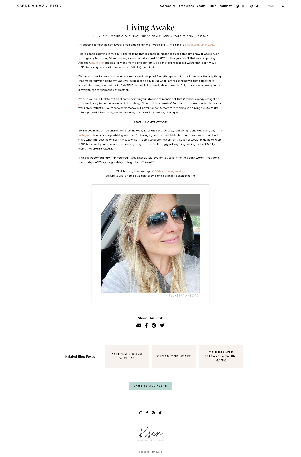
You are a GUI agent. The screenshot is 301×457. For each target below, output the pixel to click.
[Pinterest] (252, 6)
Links (212, 6)
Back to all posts (150, 386)
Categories (167, 6)
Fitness (157, 36)
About (201, 6)
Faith (128, 36)
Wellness (117, 36)
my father (97, 62)
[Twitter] (257, 6)
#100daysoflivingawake (167, 171)
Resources (186, 6)
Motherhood (141, 36)
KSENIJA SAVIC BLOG (39, 6)
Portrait (202, 36)
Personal (189, 36)
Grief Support (172, 36)
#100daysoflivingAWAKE (200, 44)
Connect (225, 6)
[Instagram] (242, 6)
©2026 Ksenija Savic (150, 452)
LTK (237, 6)
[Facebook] (247, 6)
